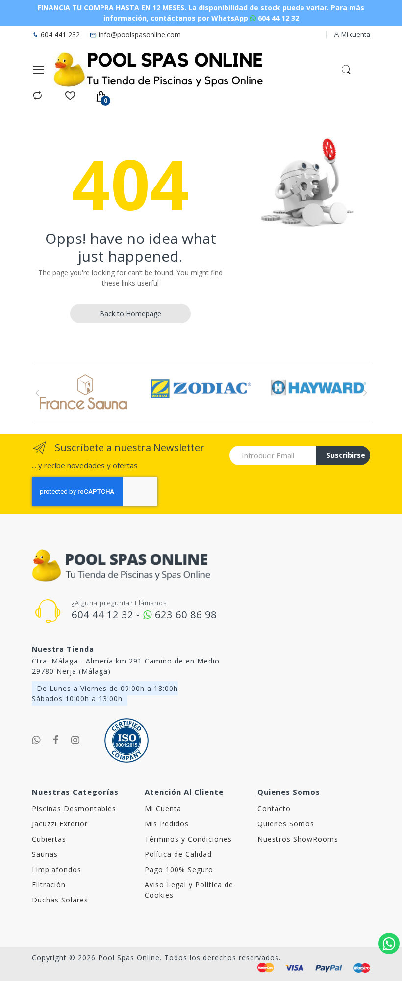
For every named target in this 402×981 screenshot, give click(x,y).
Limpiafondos (56, 869)
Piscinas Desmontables (74, 808)
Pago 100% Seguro (179, 869)
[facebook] (56, 740)
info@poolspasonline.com (139, 34)
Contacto (274, 808)
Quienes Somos (285, 823)
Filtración (49, 884)
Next (364, 392)
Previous (37, 392)
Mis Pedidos (167, 823)
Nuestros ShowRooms (297, 839)
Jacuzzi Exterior (60, 823)
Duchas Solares (60, 899)
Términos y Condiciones (188, 839)
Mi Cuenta (163, 808)
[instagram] (75, 740)
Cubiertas (49, 839)
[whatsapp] (36, 740)
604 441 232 (59, 34)
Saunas (45, 854)
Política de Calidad (178, 854)
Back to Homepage (130, 313)
